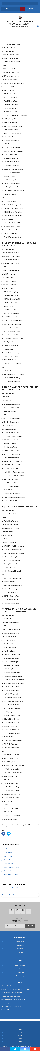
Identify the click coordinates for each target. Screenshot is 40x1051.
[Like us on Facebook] (5, 1049)
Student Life (20, 972)
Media (21, 1041)
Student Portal (8, 860)
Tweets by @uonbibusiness (10, 895)
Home (20, 1026)
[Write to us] (25, 1049)
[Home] (20, 17)
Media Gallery (20, 941)
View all (14, 887)
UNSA (6, 849)
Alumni (20, 1038)
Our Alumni (20, 945)
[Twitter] (9, 833)
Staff (20, 1032)
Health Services (20, 965)
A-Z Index (29, 8)
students (20, 948)
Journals (20, 952)
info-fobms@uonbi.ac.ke (18, 999)
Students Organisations (11, 871)
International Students (11, 874)
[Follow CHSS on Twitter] (15, 1049)
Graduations (8, 852)
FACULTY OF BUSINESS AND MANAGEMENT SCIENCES (20, 22)
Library (20, 1035)
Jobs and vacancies (20, 969)
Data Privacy (20, 976)
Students (20, 1029)
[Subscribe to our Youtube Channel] (35, 1049)
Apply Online (8, 856)
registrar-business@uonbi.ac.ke (14, 1010)
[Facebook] (3, 833)
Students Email (8, 863)
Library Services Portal (11, 867)
